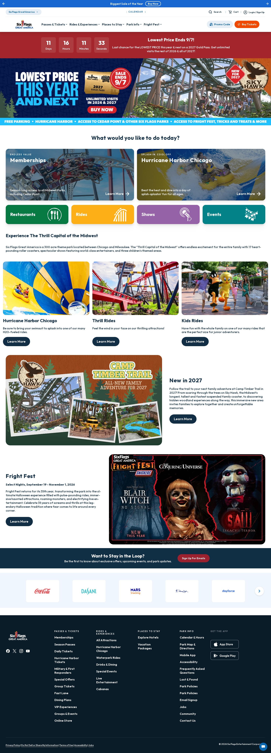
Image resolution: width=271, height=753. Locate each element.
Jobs (183, 707)
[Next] (259, 591)
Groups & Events (65, 714)
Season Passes (64, 644)
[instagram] (21, 651)
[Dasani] (89, 591)
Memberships (63, 637)
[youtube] (28, 651)
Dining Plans (62, 700)
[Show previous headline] (3, 3)
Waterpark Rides (108, 657)
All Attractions (106, 640)
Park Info (132, 24)
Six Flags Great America (21, 12)
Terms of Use (66, 745)
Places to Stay (112, 24)
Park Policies (189, 686)
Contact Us (188, 720)
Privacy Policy (13, 745)
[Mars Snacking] (135, 591)
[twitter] (14, 651)
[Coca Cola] (42, 591)
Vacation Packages (145, 646)
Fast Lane (61, 693)
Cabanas (102, 689)
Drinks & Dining (106, 664)
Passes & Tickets (53, 24)
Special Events (106, 671)
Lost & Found (189, 679)
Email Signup (188, 700)
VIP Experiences (65, 707)
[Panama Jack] (182, 591)
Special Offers (64, 679)
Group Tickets (64, 686)
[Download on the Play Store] (225, 655)
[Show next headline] (267, 3)
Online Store (63, 720)
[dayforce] (228, 591)
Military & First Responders (64, 670)
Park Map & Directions (187, 646)
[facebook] (8, 651)
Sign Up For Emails (193, 558)
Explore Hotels (148, 637)
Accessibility (188, 662)
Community (188, 714)
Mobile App (188, 655)
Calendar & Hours (192, 637)
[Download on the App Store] (225, 644)
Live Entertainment (107, 680)
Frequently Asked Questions (192, 670)
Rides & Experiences (84, 24)
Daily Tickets (63, 651)
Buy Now (153, 3)
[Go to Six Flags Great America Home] (24, 24)
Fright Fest (151, 24)
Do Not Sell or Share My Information (39, 745)
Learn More (16, 341)
